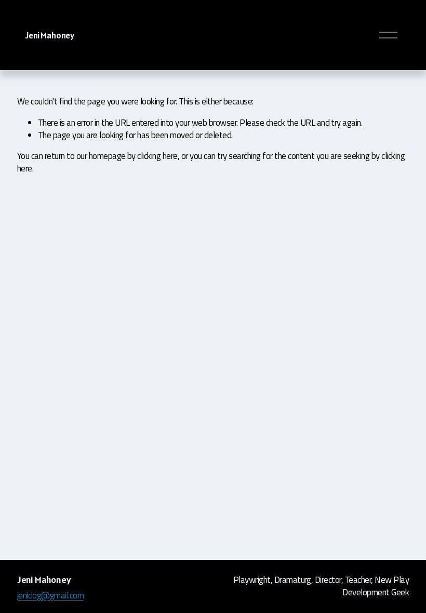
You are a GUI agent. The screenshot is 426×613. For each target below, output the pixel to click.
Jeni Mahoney (49, 35)
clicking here (157, 156)
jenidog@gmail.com (50, 596)
